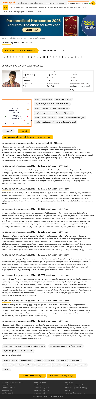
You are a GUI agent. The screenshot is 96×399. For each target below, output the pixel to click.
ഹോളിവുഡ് (49, 360)
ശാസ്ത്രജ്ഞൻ (69, 365)
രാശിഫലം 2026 (51, 3)
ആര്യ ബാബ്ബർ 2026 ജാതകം (45, 117)
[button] (7, 25)
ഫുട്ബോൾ (82, 365)
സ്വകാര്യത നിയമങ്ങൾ (74, 385)
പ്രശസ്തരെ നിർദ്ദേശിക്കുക (32, 376)
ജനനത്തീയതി (49, 50)
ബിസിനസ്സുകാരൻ (10, 360)
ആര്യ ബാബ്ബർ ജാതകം (43, 99)
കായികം (19, 365)
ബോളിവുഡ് (62, 360)
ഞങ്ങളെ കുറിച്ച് (39, 393)
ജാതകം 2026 (40, 3)
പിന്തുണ (68, 390)
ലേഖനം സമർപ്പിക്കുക (41, 388)
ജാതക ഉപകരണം (40, 382)
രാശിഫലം (25, 3)
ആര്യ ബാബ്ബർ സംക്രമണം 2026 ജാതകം (18, 351)
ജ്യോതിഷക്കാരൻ (43, 365)
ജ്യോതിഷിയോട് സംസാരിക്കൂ (78, 3)
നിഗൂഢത (33, 7)
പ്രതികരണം (38, 385)
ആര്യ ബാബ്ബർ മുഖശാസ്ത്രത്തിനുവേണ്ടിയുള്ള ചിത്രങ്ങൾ (55, 122)
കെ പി (84, 7)
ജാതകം (32, 3)
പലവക (39, 12)
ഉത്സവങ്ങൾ (30, 12)
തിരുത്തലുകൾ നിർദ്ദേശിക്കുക (61, 376)
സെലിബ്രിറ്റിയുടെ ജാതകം (16, 38)
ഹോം (19, 3)
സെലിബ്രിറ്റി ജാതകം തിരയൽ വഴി (20, 50)
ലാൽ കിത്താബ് (75, 7)
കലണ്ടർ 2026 (61, 3)
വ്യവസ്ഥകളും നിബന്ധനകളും (76, 388)
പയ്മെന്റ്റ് (69, 382)
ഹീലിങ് (56, 7)
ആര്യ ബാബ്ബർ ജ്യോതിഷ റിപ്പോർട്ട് (71, 117)
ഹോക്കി (6, 369)
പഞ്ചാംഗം (64, 7)
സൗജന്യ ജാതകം (8, 385)
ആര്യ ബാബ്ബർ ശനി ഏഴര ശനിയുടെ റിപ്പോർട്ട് (66, 346)
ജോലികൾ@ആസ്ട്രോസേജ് (75, 393)
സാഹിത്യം (8, 365)
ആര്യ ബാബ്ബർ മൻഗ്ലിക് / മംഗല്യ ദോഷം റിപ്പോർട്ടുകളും (24, 346)
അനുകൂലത (8, 12)
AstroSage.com (57, 397)
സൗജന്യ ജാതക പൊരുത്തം (12, 382)
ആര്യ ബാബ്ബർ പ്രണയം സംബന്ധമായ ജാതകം (52, 104)
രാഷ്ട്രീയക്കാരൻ (26, 360)
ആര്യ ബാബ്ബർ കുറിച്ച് (63, 99)
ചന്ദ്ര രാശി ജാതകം (8, 388)
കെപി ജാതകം (7, 390)
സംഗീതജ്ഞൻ (75, 360)
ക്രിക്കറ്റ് (38, 360)
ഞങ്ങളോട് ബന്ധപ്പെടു (41, 390)
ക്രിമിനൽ (29, 365)
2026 (10, 7)
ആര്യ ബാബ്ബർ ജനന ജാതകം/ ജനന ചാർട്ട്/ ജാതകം (53, 113)
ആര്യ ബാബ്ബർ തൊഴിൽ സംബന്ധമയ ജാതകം (51, 108)
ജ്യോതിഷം (25, 7)
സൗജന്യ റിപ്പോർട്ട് (45, 7)
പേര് (65, 50)
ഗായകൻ (56, 365)
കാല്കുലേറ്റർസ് (19, 12)
